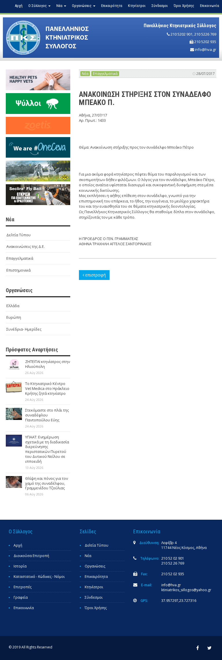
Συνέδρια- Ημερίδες (23, 329)
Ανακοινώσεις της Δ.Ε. (25, 246)
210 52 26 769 (172, 563)
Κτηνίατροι (137, 5)
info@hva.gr (205, 49)
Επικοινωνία (209, 5)
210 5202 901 (182, 34)
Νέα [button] (59, 5)
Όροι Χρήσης (184, 5)
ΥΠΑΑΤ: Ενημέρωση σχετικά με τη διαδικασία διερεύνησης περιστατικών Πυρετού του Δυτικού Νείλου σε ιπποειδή (47, 449)
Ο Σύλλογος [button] (38, 5)
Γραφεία (21, 597)
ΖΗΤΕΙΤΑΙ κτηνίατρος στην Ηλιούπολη (47, 364)
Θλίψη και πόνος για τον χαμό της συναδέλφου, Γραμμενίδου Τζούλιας (46, 483)
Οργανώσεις (95, 566)
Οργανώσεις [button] (82, 5)
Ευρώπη (13, 317)
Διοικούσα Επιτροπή (31, 555)
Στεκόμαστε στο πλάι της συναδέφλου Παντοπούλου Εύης (47, 415)
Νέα (85, 73)
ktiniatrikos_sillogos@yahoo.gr (186, 589)
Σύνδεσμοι (159, 5)
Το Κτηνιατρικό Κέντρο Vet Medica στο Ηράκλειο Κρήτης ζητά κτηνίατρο (47, 388)
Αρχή (19, 5)
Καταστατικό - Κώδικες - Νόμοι (39, 576)
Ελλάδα (12, 305)
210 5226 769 (205, 34)
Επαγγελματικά (19, 258)
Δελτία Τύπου (18, 234)
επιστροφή (95, 275)
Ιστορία (20, 566)
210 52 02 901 (172, 558)
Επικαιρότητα (111, 5)
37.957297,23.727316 (178, 600)
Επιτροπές (23, 587)
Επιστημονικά (18, 270)
